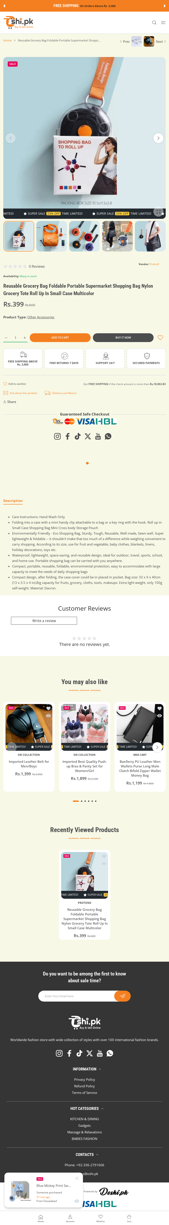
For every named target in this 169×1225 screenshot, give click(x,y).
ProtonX (154, 264)
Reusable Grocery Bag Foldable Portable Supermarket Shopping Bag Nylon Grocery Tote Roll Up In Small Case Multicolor (85, 918)
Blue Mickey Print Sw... (54, 1186)
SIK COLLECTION (29, 754)
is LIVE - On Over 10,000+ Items (95, 6)
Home (7, 40)
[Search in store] (154, 23)
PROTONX (84, 902)
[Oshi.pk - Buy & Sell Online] (18, 22)
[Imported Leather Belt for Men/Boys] (29, 727)
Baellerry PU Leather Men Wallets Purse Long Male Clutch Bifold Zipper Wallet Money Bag (140, 768)
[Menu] (163, 23)
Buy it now (123, 337)
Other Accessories (40, 317)
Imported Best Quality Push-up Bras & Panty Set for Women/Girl (84, 766)
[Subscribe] (122, 996)
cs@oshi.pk (89, 1174)
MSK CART (140, 754)
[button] (4, 6)
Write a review (44, 620)
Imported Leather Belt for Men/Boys (29, 763)
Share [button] (11, 401)
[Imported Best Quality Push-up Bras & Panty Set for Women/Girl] (84, 727)
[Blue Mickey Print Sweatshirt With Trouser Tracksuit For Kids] (20, 1190)
